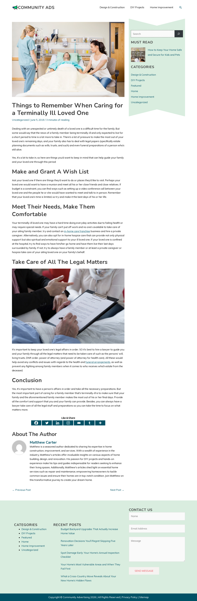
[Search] (179, 33)
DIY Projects (138, 80)
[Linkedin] (57, 422)
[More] (100, 422)
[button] (180, 7)
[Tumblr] (90, 422)
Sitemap (144, 597)
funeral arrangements (98, 362)
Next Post (117, 489)
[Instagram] (68, 422)
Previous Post (21, 489)
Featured (136, 85)
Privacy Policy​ (129, 597)
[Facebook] (36, 422)
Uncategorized (20, 119)
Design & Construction (143, 74)
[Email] (79, 422)
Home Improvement (142, 96)
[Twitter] (47, 422)
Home (134, 91)
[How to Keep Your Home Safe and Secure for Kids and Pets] (138, 54)
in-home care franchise (77, 231)
